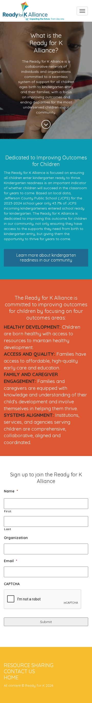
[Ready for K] (33, 7)
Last (7, 529)
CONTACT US (19, 671)
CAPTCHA (12, 584)
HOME (11, 677)
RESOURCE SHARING (28, 665)
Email (10, 561)
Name (11, 491)
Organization (16, 537)
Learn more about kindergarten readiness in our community (46, 258)
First (7, 511)
